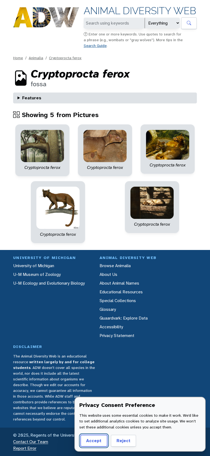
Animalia (36, 57)
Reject (123, 440)
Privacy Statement (117, 335)
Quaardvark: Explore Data (124, 318)
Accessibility (111, 327)
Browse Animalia (115, 266)
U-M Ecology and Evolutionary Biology (49, 283)
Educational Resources (121, 292)
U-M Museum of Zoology (37, 274)
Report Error (24, 448)
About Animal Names (119, 283)
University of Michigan (33, 266)
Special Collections (118, 300)
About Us (108, 274)
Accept (93, 440)
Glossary (108, 309)
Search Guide (95, 45)
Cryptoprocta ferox (65, 57)
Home (18, 57)
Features (31, 98)
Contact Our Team (30, 442)
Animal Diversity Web (140, 11)
